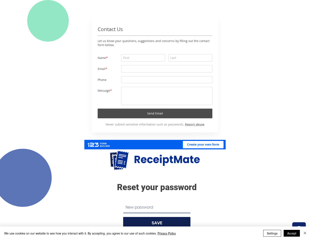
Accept (291, 233)
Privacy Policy (167, 233)
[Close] (304, 233)
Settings (272, 233)
